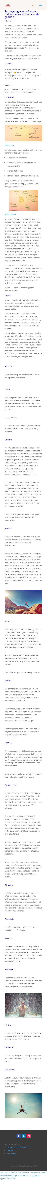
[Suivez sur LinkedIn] (24, 1136)
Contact (10, 1150)
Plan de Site (11, 1153)
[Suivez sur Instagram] (29, 1136)
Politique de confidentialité (18, 1147)
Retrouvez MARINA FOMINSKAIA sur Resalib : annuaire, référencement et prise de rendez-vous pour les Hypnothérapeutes (23, 1175)
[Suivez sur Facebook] (19, 1136)
